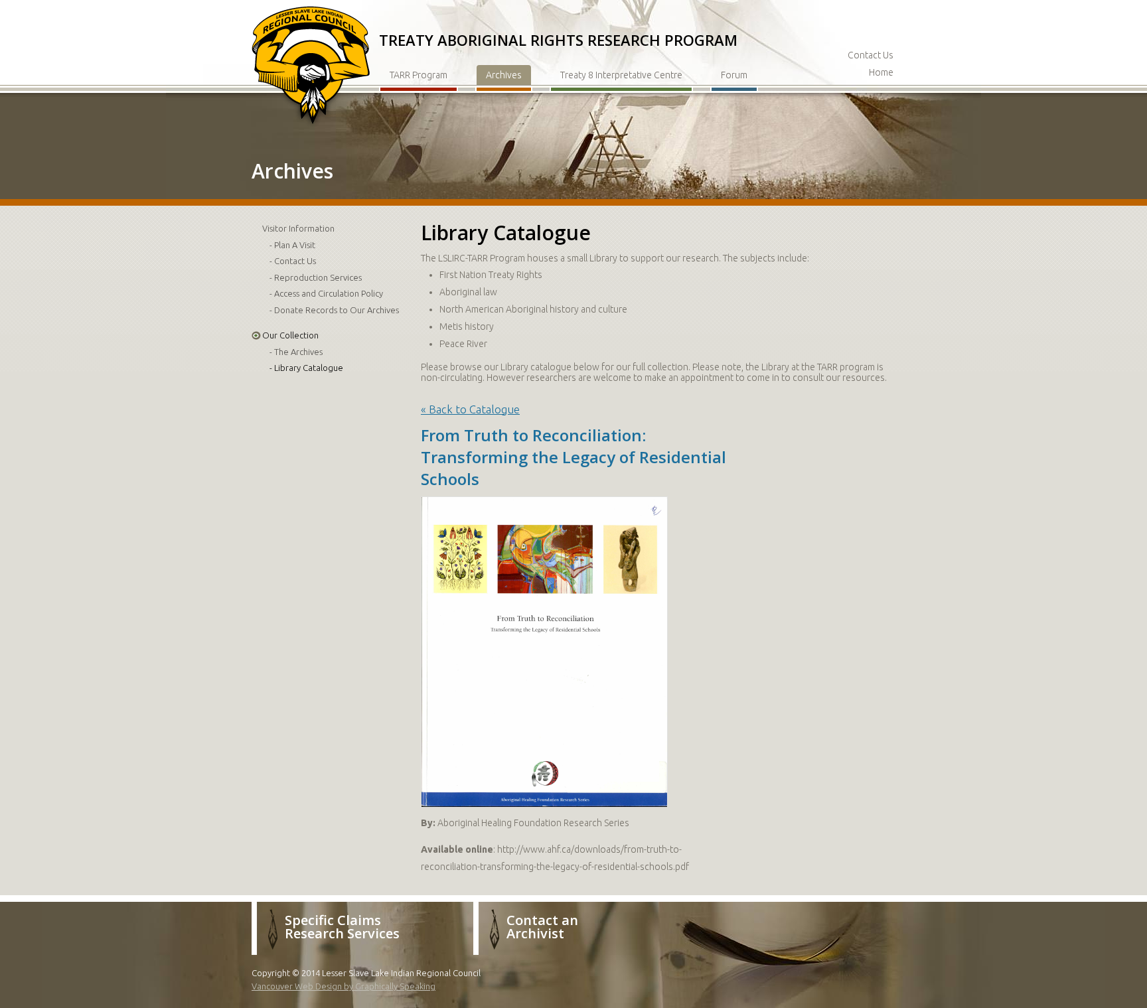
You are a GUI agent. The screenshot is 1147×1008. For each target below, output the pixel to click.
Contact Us (870, 55)
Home (881, 72)
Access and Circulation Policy (328, 293)
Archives (504, 75)
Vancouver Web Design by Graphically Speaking (343, 986)
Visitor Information (298, 228)
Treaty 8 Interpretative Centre (621, 75)
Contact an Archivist (542, 926)
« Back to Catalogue (470, 409)
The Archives (298, 351)
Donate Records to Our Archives (336, 310)
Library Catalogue (308, 367)
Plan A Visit (294, 245)
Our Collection (290, 335)
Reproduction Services (318, 277)
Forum (734, 75)
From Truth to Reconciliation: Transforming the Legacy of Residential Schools (573, 457)
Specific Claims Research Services (342, 926)
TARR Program (418, 75)
